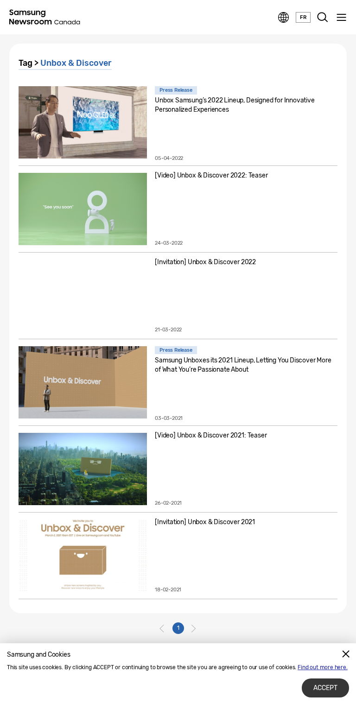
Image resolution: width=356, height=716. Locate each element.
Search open (322, 17)
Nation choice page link (283, 17)
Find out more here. (323, 667)
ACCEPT (325, 688)
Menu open (341, 17)
